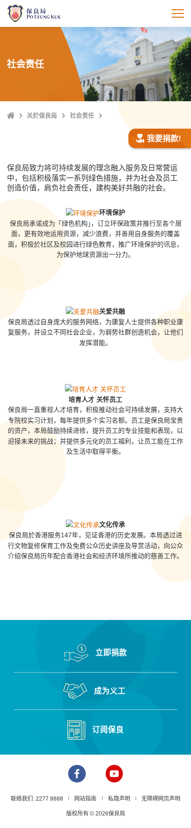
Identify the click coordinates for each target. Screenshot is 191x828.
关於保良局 (42, 115)
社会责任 (82, 115)
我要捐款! (164, 138)
